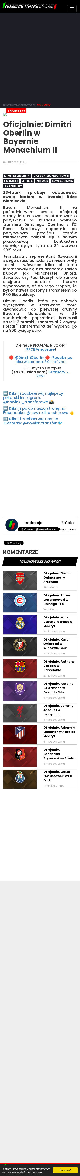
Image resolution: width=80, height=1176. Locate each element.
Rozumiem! (65, 1169)
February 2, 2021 (53, 374)
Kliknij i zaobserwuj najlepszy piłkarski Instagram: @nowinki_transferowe (33, 398)
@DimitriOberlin (29, 357)
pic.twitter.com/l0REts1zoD (40, 361)
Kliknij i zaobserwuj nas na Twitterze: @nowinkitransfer (30, 421)
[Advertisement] (40, 57)
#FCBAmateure (40, 349)
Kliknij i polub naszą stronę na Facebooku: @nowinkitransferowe (35, 410)
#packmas (61, 357)
